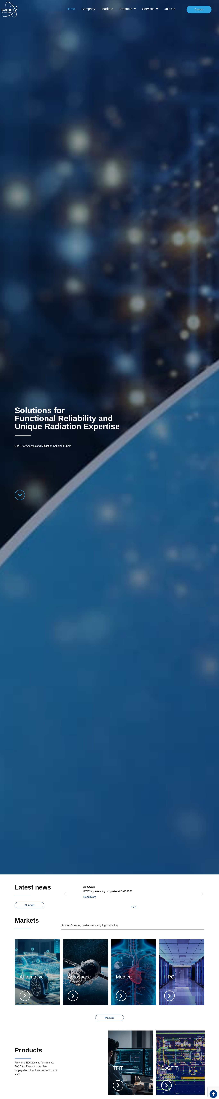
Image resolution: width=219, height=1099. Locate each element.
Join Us (169, 9)
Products (125, 9)
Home (71, 9)
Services (148, 9)
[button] (65, 894)
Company (88, 9)
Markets (107, 9)
